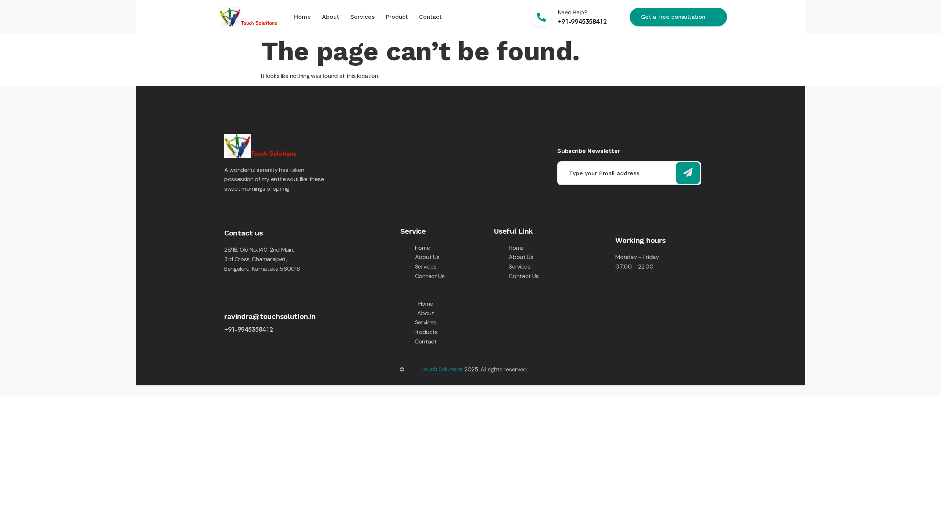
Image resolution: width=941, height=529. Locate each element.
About (330, 16)
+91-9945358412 (582, 21)
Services (362, 16)
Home (302, 16)
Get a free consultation (673, 16)
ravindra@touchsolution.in (270, 316)
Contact (430, 16)
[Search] (688, 173)
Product (397, 16)
